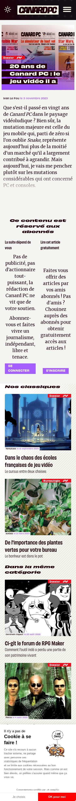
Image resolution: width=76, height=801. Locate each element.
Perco (9, 717)
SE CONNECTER (18, 368)
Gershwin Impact (14, 634)
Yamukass (11, 448)
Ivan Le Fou (11, 98)
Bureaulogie (51, 480)
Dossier (8, 57)
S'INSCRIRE (55, 370)
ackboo (9, 533)
